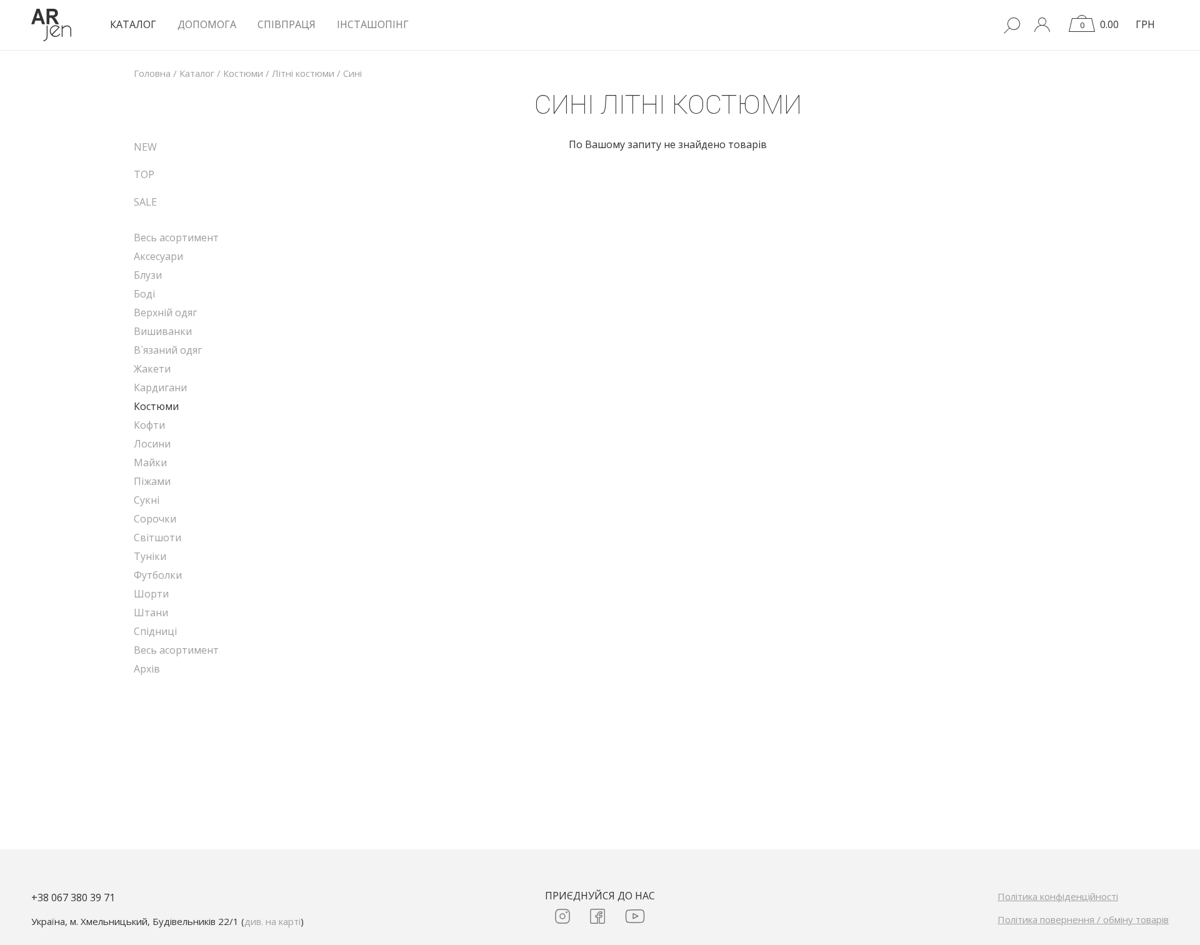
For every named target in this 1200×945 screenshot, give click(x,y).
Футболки (158, 575)
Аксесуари (158, 256)
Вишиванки (163, 331)
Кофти (149, 425)
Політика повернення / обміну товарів (1083, 919)
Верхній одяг (165, 312)
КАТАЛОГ (133, 24)
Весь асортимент (176, 237)
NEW (145, 147)
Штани (151, 612)
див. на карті (272, 921)
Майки (150, 462)
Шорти (151, 594)
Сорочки (155, 519)
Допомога (207, 24)
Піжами (152, 481)
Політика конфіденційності (1058, 896)
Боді (144, 294)
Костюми (156, 406)
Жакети (152, 369)
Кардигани (160, 387)
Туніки (150, 556)
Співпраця (287, 24)
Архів (147, 669)
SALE (145, 202)
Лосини (152, 444)
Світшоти (157, 537)
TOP (144, 174)
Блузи (148, 275)
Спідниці (155, 631)
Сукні (146, 500)
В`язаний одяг (168, 350)
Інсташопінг (373, 24)
